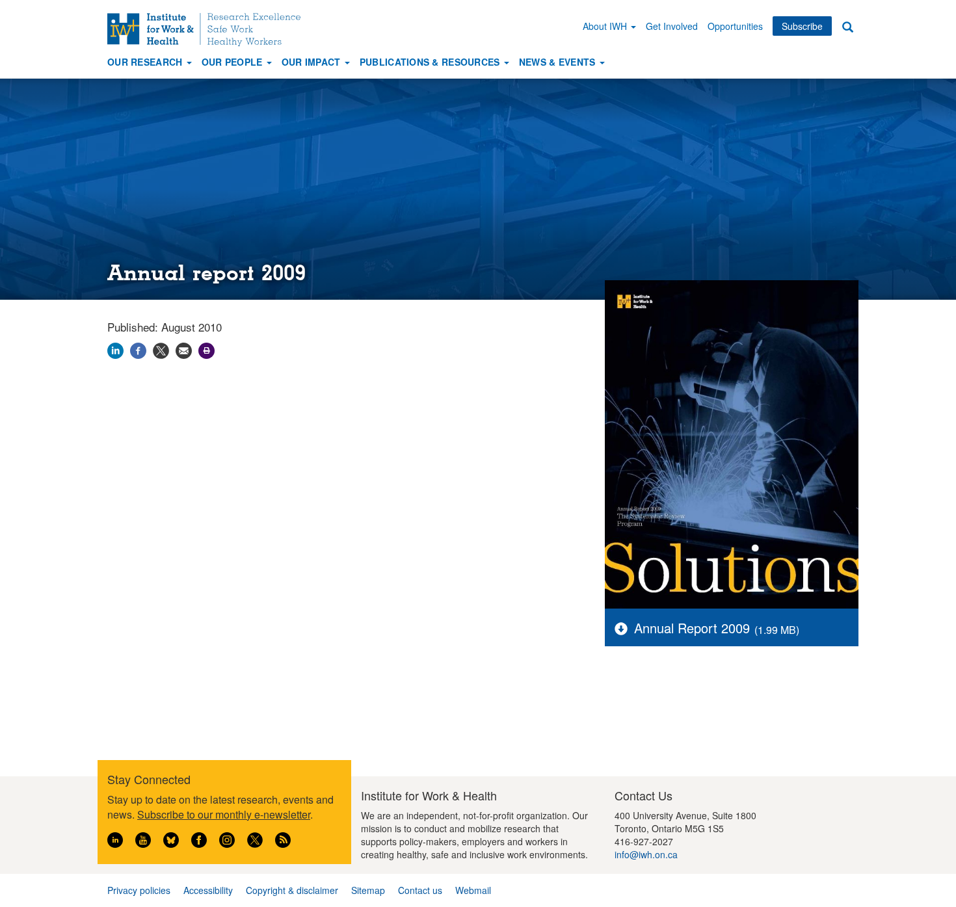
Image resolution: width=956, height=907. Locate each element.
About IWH (606, 26)
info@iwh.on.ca (646, 854)
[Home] (208, 29)
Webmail (473, 890)
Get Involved (672, 26)
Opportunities (735, 26)
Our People (233, 61)
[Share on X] (161, 349)
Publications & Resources (431, 61)
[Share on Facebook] (138, 349)
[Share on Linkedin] (115, 349)
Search (847, 26)
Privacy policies (138, 890)
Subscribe (802, 26)
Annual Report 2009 (692, 627)
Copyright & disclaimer (292, 890)
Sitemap (368, 890)
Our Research (146, 61)
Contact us (420, 890)
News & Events (558, 61)
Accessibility (208, 890)
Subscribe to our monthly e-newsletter (223, 814)
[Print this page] (206, 349)
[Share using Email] (184, 349)
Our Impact (312, 61)
